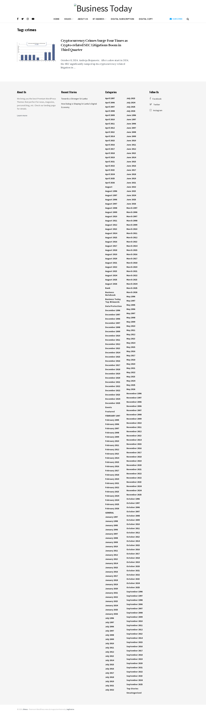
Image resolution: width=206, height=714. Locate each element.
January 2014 (111, 563)
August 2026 (111, 283)
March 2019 (132, 267)
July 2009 (109, 639)
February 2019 (112, 479)
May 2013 (131, 338)
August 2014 (111, 233)
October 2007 (133, 511)
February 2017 (112, 470)
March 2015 (132, 250)
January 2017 (111, 576)
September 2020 (135, 663)
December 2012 (112, 344)
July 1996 (109, 618)
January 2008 (111, 538)
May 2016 (131, 351)
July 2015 (109, 664)
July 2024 (131, 102)
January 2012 (111, 554)
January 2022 (111, 597)
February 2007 (112, 428)
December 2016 (112, 361)
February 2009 (112, 436)
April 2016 (110, 144)
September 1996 (135, 591)
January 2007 (111, 533)
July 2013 (109, 656)
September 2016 (135, 646)
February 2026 (112, 508)
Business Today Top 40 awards (113, 300)
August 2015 (111, 237)
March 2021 (132, 271)
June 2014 (131, 157)
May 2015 (131, 347)
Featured (110, 411)
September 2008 (135, 612)
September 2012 (135, 629)
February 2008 (112, 432)
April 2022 (110, 165)
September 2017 (135, 650)
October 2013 (133, 536)
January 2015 (111, 567)
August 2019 (111, 254)
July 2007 (109, 630)
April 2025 (110, 178)
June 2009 (131, 136)
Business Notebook (110, 293)
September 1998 (135, 600)
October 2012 (133, 532)
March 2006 (132, 212)
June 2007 (131, 127)
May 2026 (131, 389)
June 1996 (131, 115)
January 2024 (111, 605)
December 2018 (112, 369)
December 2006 (112, 318)
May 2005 (131, 305)
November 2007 (134, 410)
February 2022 (112, 487)
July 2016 (109, 668)
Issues (67, 18)
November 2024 (134, 486)
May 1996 (131, 296)
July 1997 (109, 622)
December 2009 (112, 331)
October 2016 (133, 549)
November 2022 (134, 473)
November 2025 (134, 494)
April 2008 (110, 111)
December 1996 (112, 310)
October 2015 (133, 545)
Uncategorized (134, 692)
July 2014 (109, 660)
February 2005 (112, 420)
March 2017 (132, 258)
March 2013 (132, 241)
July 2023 (131, 98)
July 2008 (109, 635)
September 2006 (135, 604)
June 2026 (131, 203)
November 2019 (134, 461)
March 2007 (132, 216)
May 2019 (131, 364)
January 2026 (111, 614)
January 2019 (111, 584)
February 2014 (112, 458)
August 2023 (111, 271)
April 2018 (110, 153)
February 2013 (112, 453)
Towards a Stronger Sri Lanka (74, 98)
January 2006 (111, 529)
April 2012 (110, 127)
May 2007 (131, 313)
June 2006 (131, 123)
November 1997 (134, 397)
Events (108, 407)
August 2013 (111, 229)
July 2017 (109, 673)
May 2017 (131, 355)
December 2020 (112, 377)
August (108, 187)
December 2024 (112, 399)
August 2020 (111, 258)
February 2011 (112, 445)
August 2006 (111, 199)
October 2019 (133, 562)
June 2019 (131, 178)
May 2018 (131, 359)
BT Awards (98, 18)
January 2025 (111, 609)
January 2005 (111, 525)
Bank (107, 288)
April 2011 (110, 123)
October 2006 (133, 507)
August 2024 (111, 275)
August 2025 (111, 279)
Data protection (113, 306)
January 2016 (111, 571)
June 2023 (131, 191)
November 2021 (134, 469)
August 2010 (111, 216)
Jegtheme (70, 709)
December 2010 (112, 335)
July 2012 (109, 651)
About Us (83, 18)
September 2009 (135, 617)
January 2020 (111, 588)
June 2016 (131, 165)
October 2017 (133, 553)
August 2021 (111, 262)
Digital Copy (146, 18)
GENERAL (109, 512)
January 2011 (111, 550)
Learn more (22, 115)
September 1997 (135, 595)
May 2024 (131, 380)
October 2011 (133, 528)
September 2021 (135, 667)
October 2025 (133, 587)
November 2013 (134, 435)
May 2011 (131, 330)
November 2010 (134, 423)
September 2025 (135, 684)
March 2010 (132, 229)
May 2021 (131, 368)
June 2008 (131, 132)
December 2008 (112, 327)
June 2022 (131, 187)
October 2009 (133, 520)
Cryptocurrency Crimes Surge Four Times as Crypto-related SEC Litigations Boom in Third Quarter (94, 45)
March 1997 (132, 208)
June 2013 (131, 153)
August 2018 (111, 250)
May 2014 (131, 342)
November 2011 (134, 427)
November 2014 (134, 439)
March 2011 (132, 233)
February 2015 (112, 462)
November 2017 (134, 452)
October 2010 (133, 524)
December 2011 (112, 339)
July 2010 (109, 643)
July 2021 (109, 685)
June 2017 (131, 170)
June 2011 (131, 144)
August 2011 (111, 220)
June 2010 (131, 140)
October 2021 (133, 570)
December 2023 (112, 394)
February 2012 (112, 449)
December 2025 (112, 403)
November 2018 (134, 456)
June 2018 (131, 174)
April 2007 (110, 106)
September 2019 (135, 659)
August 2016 (111, 241)
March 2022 (132, 275)
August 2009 (111, 212)
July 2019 (109, 681)
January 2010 (111, 546)
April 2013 (110, 132)
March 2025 (132, 288)
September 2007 (135, 608)
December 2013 (112, 348)
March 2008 (132, 220)
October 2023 (133, 579)
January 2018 (111, 580)
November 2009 (134, 418)
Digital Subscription (122, 18)
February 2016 (112, 466)
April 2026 (110, 182)
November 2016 (134, 448)
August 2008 (111, 208)
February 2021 (112, 483)
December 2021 (112, 382)
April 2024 (110, 174)
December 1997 (112, 314)
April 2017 (110, 149)
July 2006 (109, 626)
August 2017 (111, 246)
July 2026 (131, 111)
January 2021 (111, 592)
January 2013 (111, 559)
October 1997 (133, 503)
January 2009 (111, 542)
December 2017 (112, 365)
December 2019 (112, 373)
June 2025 (131, 199)
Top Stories (132, 688)
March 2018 (132, 262)
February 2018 (112, 474)
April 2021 (110, 161)
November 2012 (134, 431)
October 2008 (133, 515)
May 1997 (131, 300)
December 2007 (112, 323)
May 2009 (131, 321)
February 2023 (112, 491)
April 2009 (110, 115)
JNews (25, 709)
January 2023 (111, 601)
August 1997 (111, 195)
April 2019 (110, 157)
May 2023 (131, 376)
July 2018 (109, 677)
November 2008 (134, 414)
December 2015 (112, 356)
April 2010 (110, 119)
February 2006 (112, 424)
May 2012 (131, 334)
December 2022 (112, 386)
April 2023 (110, 170)
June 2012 (131, 149)
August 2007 (111, 203)
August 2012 (111, 224)
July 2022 (109, 689)
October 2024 (133, 583)
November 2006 (134, 402)
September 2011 (135, 625)
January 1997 (111, 517)
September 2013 (135, 633)
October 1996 (133, 498)
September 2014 (135, 638)
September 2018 (135, 654)
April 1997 (110, 98)
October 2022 (133, 574)
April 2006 (110, 102)
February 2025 (112, 504)
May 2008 (131, 317)
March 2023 (132, 279)
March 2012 (132, 237)
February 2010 (112, 441)
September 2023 (135, 676)
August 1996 (111, 191)
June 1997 (131, 119)
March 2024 (132, 283)
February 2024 (112, 495)
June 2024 (131, 195)
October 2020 (133, 566)
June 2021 (131, 182)
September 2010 (135, 621)
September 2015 (135, 642)
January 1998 (111, 521)
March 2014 (132, 246)
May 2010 (131, 326)
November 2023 (134, 482)
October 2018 (133, 558)
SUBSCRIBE (177, 18)
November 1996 (134, 393)
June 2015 (131, 161)
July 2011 (109, 647)
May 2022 (131, 372)
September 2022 (135, 671)
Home (56, 18)
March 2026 (132, 292)
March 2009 (132, 224)
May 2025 (131, 385)
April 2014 (110, 136)
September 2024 (135, 680)
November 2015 (134, 444)
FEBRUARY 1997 (112, 415)
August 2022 (111, 267)
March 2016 (132, 254)
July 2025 (131, 106)
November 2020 (134, 465)
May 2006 (131, 309)
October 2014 (133, 541)
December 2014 (112, 352)
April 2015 (110, 140)
